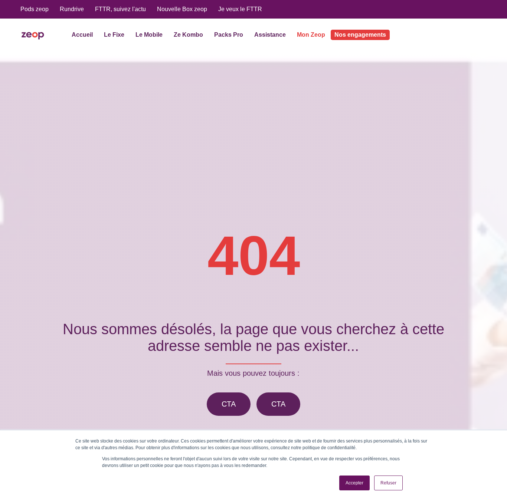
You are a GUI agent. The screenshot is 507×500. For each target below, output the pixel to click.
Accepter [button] (354, 483)
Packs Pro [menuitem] (228, 35)
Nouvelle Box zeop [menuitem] (182, 9)
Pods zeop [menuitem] (34, 9)
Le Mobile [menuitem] (149, 35)
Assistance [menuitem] (270, 35)
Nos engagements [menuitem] (360, 35)
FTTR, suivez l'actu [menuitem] (120, 9)
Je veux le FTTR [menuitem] (240, 9)
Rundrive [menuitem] (72, 9)
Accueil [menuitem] (82, 35)
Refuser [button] (388, 483)
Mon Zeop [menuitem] (311, 35)
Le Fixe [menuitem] (114, 35)
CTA (229, 404)
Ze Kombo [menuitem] (188, 35)
